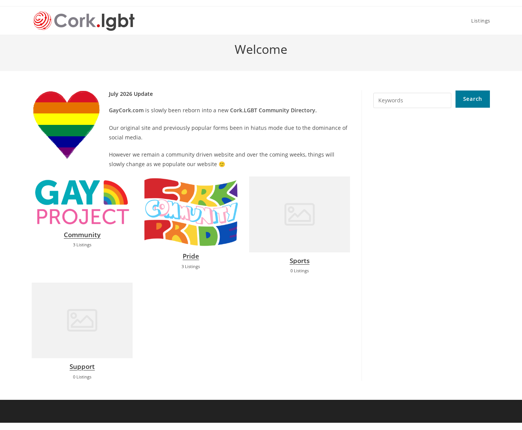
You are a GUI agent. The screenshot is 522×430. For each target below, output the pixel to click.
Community (82, 234)
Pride (191, 256)
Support (82, 366)
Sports (300, 260)
